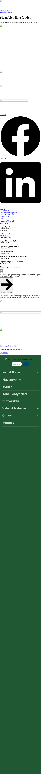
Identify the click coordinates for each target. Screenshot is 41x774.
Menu (2, 11)
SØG (26, 364)
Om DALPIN (4, 211)
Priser (2, 218)
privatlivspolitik (34, 297)
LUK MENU (16, 364)
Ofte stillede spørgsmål (7, 222)
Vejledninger (4, 353)
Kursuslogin (4, 223)
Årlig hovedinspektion (7, 214)
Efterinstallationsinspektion (8, 213)
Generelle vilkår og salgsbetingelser (11, 349)
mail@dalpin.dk (5, 234)
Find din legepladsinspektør (8, 220)
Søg (7, 11)
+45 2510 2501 (5, 236)
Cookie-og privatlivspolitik (8, 346)
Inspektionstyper (5, 216)
